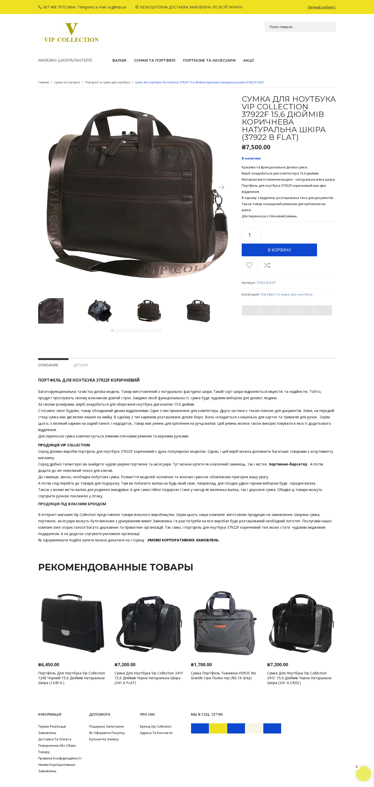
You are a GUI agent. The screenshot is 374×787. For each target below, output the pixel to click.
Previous (51, 187)
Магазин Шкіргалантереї (65, 60)
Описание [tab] (48, 365)
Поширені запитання (106, 726)
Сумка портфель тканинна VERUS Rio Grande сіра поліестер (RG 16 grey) (223, 675)
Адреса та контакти (156, 732)
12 (160, 330)
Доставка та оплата (54, 739)
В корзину (279, 250)
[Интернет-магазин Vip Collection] (71, 33)
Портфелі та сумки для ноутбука (107, 82)
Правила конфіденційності (59, 758)
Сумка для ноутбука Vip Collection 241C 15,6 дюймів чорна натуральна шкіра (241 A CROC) (299, 678)
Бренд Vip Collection (155, 726)
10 (151, 330)
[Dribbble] (272, 728)
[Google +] (305, 310)
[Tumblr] (236, 728)
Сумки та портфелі (154, 60)
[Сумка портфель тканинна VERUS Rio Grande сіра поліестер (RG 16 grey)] (225, 623)
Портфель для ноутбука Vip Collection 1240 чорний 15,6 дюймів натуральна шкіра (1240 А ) (71, 678)
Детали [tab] (81, 365)
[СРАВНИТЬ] (267, 265)
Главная (43, 82)
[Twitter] (269, 310)
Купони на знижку (104, 739)
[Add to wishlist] (249, 265)
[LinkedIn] (323, 310)
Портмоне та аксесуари (209, 60)
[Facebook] (251, 310)
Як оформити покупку (107, 732)
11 (155, 330)
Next (221, 187)
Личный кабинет (322, 7)
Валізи (119, 60)
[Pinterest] (287, 310)
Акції (248, 60)
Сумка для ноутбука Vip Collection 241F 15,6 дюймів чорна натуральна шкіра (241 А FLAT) (148, 678)
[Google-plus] (254, 728)
